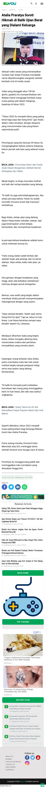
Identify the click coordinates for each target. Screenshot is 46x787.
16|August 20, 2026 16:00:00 (20, 721)
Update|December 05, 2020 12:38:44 (15, 534)
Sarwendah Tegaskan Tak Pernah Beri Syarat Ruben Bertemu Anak (23, 717)
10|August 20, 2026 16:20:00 (20, 711)
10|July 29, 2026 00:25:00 (19, 731)
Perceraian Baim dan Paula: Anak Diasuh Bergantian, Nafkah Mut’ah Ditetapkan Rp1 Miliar (22, 168)
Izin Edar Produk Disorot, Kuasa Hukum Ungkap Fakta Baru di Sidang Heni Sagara (24, 727)
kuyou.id (23, 781)
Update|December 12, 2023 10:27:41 (15, 513)
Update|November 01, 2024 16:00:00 (15, 555)
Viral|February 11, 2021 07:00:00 (13, 566)
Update (21, 10)
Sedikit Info (12, 10)
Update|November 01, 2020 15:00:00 (15, 545)
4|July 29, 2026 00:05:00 (18, 741)
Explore (4, 10)
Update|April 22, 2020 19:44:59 (13, 524)
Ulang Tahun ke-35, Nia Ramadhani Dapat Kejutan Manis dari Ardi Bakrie (22, 410)
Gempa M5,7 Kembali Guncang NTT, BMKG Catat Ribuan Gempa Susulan (25, 707)
